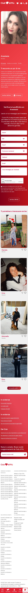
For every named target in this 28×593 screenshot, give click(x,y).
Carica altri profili (13, 388)
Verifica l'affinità (14, 199)
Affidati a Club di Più (19, 473)
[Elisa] (14, 361)
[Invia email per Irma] (22, 293)
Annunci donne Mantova (7, 491)
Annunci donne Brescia (6, 493)
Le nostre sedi (5, 406)
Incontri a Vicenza (5, 541)
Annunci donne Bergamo (7, 495)
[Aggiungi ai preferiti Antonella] (25, 336)
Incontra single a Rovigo (7, 525)
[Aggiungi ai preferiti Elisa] (25, 379)
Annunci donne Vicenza (7, 486)
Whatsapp (18, 95)
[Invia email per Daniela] (22, 250)
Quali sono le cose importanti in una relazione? (13, 433)
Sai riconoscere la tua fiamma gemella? (11, 423)
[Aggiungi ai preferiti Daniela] (25, 250)
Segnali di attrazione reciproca (9, 438)
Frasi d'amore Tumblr (6, 420)
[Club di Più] (7, 3)
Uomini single (17, 525)
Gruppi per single (18, 523)
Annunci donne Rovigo (6, 490)
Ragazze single (18, 517)
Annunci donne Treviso (6, 477)
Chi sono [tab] (3, 63)
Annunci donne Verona (6, 484)
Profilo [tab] (20, 63)
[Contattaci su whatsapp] (26, 3)
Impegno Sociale (5, 409)
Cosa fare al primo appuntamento (10, 418)
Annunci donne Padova (7, 479)
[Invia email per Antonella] (22, 336)
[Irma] (14, 274)
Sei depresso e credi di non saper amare (11, 435)
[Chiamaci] (24, 3)
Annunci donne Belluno (7, 488)
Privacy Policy (12, 587)
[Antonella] (14, 317)
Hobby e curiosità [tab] (12, 63)
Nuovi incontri (17, 528)
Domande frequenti (6, 403)
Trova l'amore (17, 530)
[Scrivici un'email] (21, 3)
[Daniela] (14, 231)
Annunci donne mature (7, 475)
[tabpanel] (14, 77)
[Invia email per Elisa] (22, 379)
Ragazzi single (17, 526)
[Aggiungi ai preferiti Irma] (25, 293)
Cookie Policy (19, 587)
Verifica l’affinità (6, 95)
